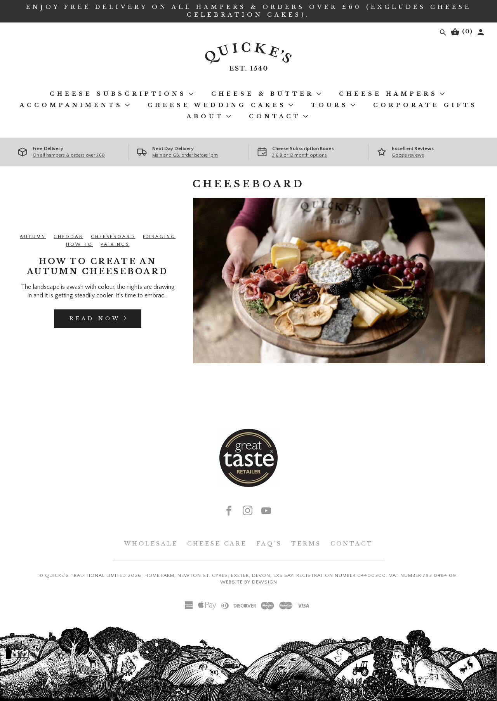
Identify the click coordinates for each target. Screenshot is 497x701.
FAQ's (269, 543)
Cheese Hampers (388, 93)
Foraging (159, 236)
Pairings (115, 244)
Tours (329, 105)
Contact (275, 116)
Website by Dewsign (248, 582)
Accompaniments (71, 105)
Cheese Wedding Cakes (217, 105)
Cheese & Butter (262, 93)
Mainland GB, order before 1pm (185, 155)
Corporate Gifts (425, 105)
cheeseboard (113, 236)
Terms (306, 543)
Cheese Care (217, 543)
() (466, 31)
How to (79, 244)
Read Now (95, 318)
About (205, 116)
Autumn (33, 236)
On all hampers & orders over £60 (69, 155)
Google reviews (408, 155)
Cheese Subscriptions (118, 93)
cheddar (68, 236)
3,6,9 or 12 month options (299, 155)
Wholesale (151, 543)
